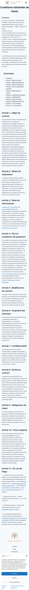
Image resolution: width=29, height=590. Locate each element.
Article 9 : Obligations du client (15, 101)
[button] (26, 556)
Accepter (14, 573)
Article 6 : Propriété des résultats (15, 95)
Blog (14, 549)
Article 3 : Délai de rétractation (15, 84)
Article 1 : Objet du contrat (13, 80)
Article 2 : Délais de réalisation (15, 82)
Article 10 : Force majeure (13, 103)
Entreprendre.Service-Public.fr (10, 509)
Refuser (15, 578)
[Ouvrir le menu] (26, 2)
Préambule (9, 78)
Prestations (14, 551)
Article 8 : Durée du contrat (14, 99)
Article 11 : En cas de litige (13, 105)
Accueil (14, 546)
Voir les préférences (14, 582)
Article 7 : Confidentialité (13, 97)
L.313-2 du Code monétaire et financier (13, 274)
